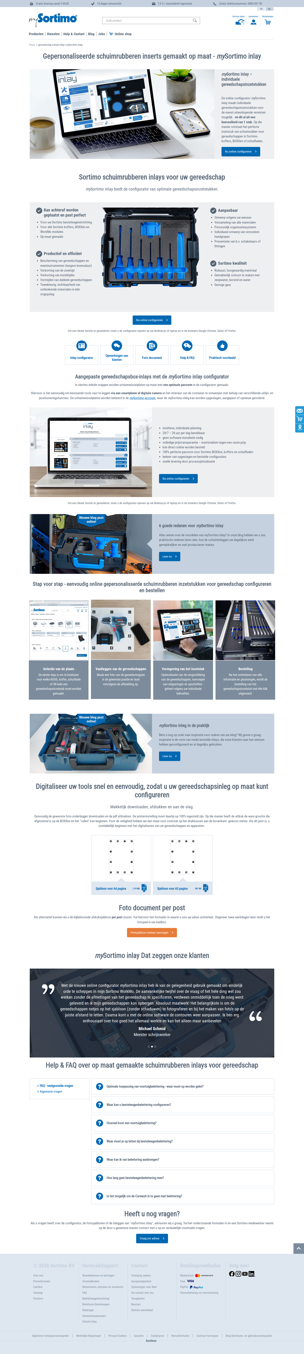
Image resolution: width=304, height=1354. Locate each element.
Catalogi (38, 1292)
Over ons (38, 1275)
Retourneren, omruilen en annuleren (102, 1287)
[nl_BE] (269, 9)
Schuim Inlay (89, 1321)
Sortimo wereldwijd (142, 1310)
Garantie (139, 1335)
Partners (38, 1298)
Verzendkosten (90, 1281)
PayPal (184, 1287)
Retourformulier (180, 1335)
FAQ (84, 1292)
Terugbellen (138, 1298)
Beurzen (136, 1304)
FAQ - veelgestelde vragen (56, 1086)
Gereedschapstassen (94, 1316)
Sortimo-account (142, 398)
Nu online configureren (238, 151)
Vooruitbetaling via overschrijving (199, 1292)
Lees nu (167, 556)
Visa (182, 1281)
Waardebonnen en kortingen (98, 1275)
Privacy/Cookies (117, 1335)
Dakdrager (88, 1310)
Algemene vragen (51, 1091)
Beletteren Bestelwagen (96, 1304)
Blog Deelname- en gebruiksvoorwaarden (249, 1335)
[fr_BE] (261, 9)
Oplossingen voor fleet (144, 1287)
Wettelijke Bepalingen (88, 1335)
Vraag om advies (149, 1238)
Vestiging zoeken (141, 1275)
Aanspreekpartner (141, 1281)
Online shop (123, 34)
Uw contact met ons (142, 1292)
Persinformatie (41, 1281)
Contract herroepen (207, 1335)
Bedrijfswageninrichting (95, 1298)
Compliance (157, 1335)
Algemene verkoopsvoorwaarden (50, 1335)
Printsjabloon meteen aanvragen (149, 932)
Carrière (37, 1287)
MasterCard (186, 1275)
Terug (32, 44)
